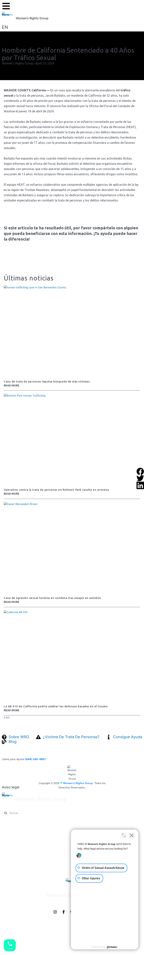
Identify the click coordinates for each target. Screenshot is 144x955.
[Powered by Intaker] (112, 947)
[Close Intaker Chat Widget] (132, 835)
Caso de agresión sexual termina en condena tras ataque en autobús (52, 597)
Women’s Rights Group (32, 18)
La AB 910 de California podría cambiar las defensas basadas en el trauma (55, 706)
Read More (11, 385)
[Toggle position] (124, 835)
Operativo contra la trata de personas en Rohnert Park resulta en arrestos (56, 489)
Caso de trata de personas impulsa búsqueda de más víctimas (47, 381)
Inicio (5, 822)
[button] (140, 471)
